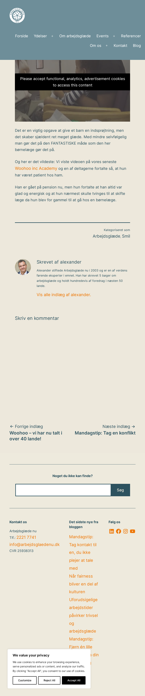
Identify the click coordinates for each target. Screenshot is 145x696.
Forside (21, 36)
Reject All (49, 680)
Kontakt (120, 45)
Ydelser (40, 36)
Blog (137, 45)
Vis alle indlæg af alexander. (64, 294)
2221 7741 (26, 537)
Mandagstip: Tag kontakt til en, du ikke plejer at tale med (82, 552)
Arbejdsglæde (106, 236)
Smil (126, 236)
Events (102, 36)
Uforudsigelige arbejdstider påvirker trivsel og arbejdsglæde (83, 615)
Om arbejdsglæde (75, 36)
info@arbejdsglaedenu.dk (34, 544)
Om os (95, 45)
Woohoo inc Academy (36, 168)
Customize (24, 680)
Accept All (73, 680)
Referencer (131, 36)
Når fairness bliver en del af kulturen (83, 584)
